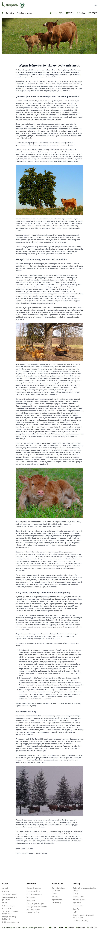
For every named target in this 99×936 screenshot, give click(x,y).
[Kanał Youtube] (69, 927)
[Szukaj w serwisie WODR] (53, 13)
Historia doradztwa (33, 888)
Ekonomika (30, 900)
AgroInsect (77, 903)
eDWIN (75, 893)
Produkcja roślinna (33, 891)
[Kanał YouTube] (70, 13)
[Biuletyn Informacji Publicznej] (61, 13)
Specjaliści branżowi (9, 894)
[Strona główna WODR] (10, 4)
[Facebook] (81, 13)
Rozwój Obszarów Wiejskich (36, 907)
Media (4, 903)
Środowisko (30, 897)
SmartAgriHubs (78, 906)
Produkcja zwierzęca (34, 894)
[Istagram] (92, 13)
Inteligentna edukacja (81, 920)
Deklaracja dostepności (10, 922)
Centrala (5, 888)
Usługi (54, 893)
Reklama (55, 897)
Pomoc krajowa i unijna (35, 903)
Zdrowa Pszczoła (79, 900)
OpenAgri (76, 909)
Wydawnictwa (57, 900)
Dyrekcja (5, 891)
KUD (74, 912)
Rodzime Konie (78, 897)
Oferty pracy (56, 903)
